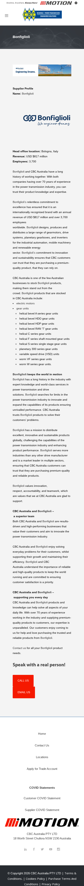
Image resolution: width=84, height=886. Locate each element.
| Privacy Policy (49, 884)
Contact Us (42, 745)
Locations (42, 757)
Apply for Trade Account (42, 768)
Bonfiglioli (28, 93)
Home (42, 733)
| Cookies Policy (34, 879)
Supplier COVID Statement (42, 810)
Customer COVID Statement (42, 798)
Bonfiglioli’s (20, 202)
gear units (22, 308)
